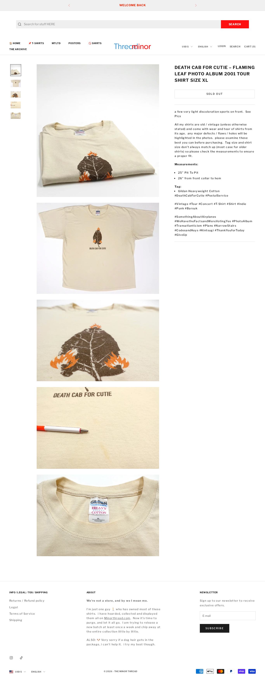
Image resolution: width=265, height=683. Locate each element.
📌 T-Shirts (36, 43)
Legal (13, 607)
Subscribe (214, 628)
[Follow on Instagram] (11, 658)
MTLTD (56, 43)
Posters (74, 43)
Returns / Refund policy (27, 600)
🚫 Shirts (95, 43)
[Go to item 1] (15, 70)
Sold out (214, 93)
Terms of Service (22, 613)
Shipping (15, 620)
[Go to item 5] (15, 115)
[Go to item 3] (15, 94)
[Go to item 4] (15, 105)
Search (235, 24)
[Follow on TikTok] (21, 658)
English (203, 46)
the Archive (18, 49)
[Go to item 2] (15, 83)
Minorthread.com (117, 618)
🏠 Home (15, 43)
